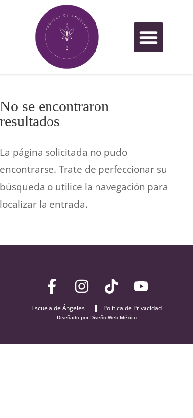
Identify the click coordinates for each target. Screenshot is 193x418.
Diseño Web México (113, 317)
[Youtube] (141, 286)
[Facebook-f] (52, 286)
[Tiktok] (111, 286)
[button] (148, 37)
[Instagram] (81, 286)
